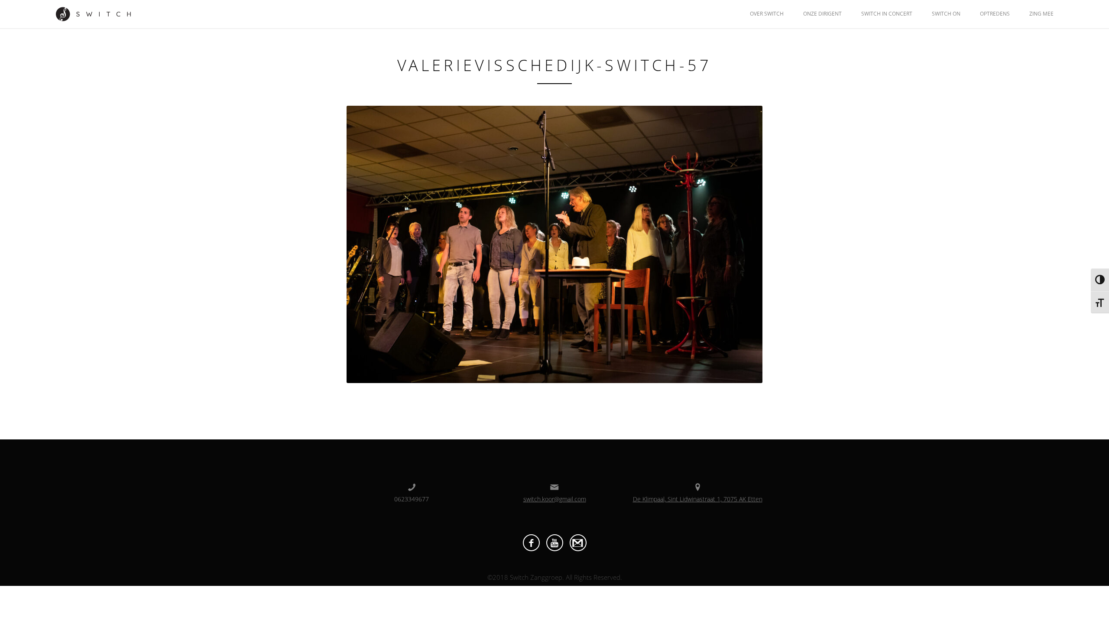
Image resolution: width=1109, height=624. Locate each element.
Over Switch (767, 13)
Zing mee (1041, 13)
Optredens (995, 13)
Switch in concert (886, 13)
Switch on (946, 13)
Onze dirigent (822, 13)
